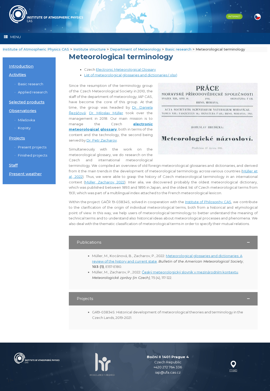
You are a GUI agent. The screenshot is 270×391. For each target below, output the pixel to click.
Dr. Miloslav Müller (106, 113)
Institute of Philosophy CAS (208, 202)
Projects (17, 138)
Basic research (30, 84)
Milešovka (26, 120)
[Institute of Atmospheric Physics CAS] (46, 14)
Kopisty (24, 128)
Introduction (21, 66)
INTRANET (234, 16)
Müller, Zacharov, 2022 (104, 182)
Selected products (27, 102)
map (233, 370)
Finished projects (32, 155)
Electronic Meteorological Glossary (126, 69)
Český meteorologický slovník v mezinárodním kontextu (190, 272)
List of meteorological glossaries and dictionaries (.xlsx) (130, 75)
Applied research (32, 92)
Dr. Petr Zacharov (101, 140)
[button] (163, 242)
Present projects (32, 147)
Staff (13, 165)
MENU (15, 37)
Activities (17, 74)
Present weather (25, 174)
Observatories (22, 110)
